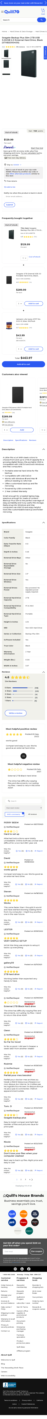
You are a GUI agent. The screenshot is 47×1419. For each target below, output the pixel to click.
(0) (36, 697)
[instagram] (15, 1269)
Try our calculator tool (30, 153)
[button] (46, 2)
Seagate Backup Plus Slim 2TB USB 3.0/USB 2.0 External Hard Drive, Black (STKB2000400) (32, 229)
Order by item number (38, 1302)
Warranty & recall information (8, 1320)
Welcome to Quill (8, 1360)
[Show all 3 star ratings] (23, 694)
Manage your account (6, 1296)
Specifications (21, 440)
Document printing (21, 1322)
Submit (9, 205)
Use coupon (36, 1251)
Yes (19, 851)
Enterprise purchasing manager (21, 1329)
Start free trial (37, 148)
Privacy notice (27, 1400)
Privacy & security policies (7, 1326)
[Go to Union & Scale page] (18, 1231)
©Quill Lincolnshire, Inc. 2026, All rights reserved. (19, 1393)
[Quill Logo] (11, 11)
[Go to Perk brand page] (12, 1223)
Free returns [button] (12, 181)
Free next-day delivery (16, 158)
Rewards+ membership (22, 1286)
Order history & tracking (7, 1286)
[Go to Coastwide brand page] (23, 1214)
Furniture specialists (21, 1336)
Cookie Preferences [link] (28, 1404)
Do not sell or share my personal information (23, 1408)
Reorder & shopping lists (37, 1286)
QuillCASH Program (21, 1298)
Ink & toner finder (36, 1292)
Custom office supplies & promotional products (22, 1314)
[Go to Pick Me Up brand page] (35, 1214)
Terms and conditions (23, 1258)
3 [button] (25, 1179)
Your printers (37, 1297)
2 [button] (21, 1179)
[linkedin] (22, 1269)
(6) (35, 701)
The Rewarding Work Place (12, 1368)
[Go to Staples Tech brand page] (35, 1223)
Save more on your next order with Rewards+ (23, 3)
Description (8, 440)
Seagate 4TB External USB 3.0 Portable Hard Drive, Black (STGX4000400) (28, 275)
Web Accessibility (8, 1376)
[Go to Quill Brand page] (12, 1214)
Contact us (5, 1331)
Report (40, 851)
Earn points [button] (36, 131)
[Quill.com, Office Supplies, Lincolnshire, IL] (9, 1385)
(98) (36, 688)
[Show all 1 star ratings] (22, 700)
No (29, 851)
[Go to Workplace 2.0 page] (29, 1231)
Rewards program (20, 1292)
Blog (3, 1364)
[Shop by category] (2, 11)
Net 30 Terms (22, 1307)
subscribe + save (23, 1303)
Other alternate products (20, 174)
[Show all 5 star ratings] (22, 687)
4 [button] (29, 1179)
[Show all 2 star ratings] (23, 697)
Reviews (32, 440)
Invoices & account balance (7, 1302)
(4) (36, 694)
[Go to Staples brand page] (23, 1223)
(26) (37, 691)
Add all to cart (23, 364)
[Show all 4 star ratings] (23, 691)
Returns (4, 1291)
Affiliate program (23, 1351)
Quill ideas (21, 1347)
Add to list (10, 187)
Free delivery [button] (8, 425)
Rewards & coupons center (38, 1308)
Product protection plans (23, 1342)
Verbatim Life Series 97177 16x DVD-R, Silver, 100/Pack (28, 320)
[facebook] (29, 1269)
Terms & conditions (10, 1400)
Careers (4, 1372)
